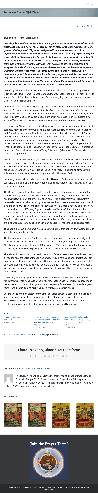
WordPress (84, 487)
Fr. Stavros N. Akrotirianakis (15, 335)
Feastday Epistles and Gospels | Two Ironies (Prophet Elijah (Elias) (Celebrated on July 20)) (47, 319)
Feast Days (43, 335)
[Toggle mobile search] (87, 4)
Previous (80, 26)
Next (89, 26)
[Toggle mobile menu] (92, 4)
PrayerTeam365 (49, 490)
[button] (6, 415)
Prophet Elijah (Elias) (12, 317)
